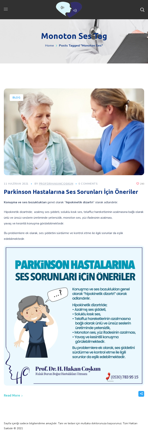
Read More (12, 395)
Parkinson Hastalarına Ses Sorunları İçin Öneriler (71, 191)
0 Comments (88, 184)
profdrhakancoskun (56, 184)
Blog (16, 97)
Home (49, 45)
